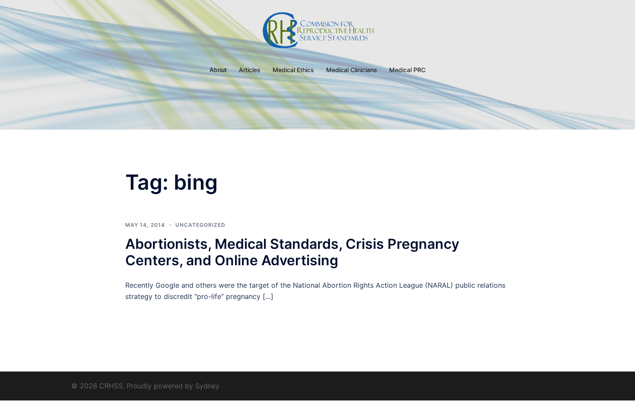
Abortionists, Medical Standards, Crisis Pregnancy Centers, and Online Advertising (292, 252)
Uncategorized (200, 225)
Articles (249, 69)
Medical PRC (407, 69)
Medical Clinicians (351, 69)
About (218, 69)
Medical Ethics (293, 69)
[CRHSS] (317, 33)
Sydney (207, 385)
